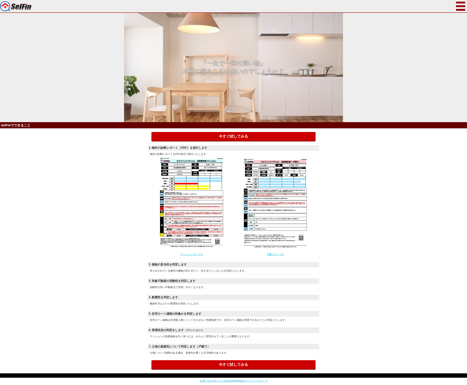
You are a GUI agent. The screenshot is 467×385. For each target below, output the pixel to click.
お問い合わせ (207, 381)
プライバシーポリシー (256, 381)
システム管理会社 (224, 381)
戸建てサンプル (275, 254)
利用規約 (238, 381)
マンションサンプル (191, 254)
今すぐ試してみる (233, 136)
